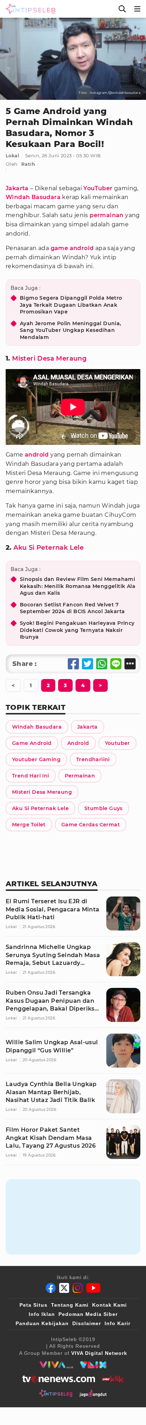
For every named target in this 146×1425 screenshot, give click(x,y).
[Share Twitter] (87, 663)
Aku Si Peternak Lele (48, 548)
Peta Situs (33, 1305)
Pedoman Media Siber (88, 1314)
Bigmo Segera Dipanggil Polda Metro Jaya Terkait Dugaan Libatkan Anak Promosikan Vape (71, 305)
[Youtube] (93, 1288)
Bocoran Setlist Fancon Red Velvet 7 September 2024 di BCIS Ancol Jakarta (72, 608)
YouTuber (97, 188)
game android (72, 248)
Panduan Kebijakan (42, 1323)
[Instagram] (78, 1288)
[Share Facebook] (73, 663)
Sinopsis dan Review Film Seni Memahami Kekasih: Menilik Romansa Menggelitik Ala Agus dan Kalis (77, 586)
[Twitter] (64, 1288)
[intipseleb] (55, 1393)
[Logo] (29, 9)
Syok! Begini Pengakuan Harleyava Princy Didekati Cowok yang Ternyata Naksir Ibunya (77, 630)
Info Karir (117, 1323)
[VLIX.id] (93, 1364)
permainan (107, 215)
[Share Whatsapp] (101, 663)
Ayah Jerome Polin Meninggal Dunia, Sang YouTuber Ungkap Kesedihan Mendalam (70, 330)
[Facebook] (51, 1288)
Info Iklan (42, 1314)
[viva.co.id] (56, 1364)
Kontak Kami (109, 1305)
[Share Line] (116, 663)
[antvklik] (113, 1378)
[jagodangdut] (93, 1393)
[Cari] (122, 9)
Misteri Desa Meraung (49, 358)
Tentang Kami (70, 1305)
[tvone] (58, 1378)
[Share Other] (130, 663)
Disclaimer (86, 1323)
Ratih (28, 164)
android (37, 454)
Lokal (12, 155)
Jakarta (17, 188)
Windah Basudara (33, 197)
